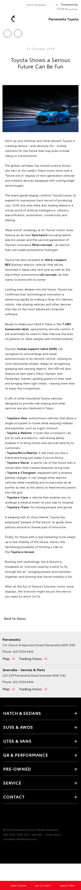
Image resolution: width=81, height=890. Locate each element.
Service (12, 783)
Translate (71, 9)
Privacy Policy (53, 834)
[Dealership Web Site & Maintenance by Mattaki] (11, 847)
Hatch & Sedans (22, 713)
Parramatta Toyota (64, 19)
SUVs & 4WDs (18, 727)
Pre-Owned (17, 769)
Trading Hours (30, 658)
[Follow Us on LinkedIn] (27, 816)
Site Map (36, 834)
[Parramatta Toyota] (9, 19)
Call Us (7, 32)
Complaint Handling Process (20, 839)
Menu (75, 32)
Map (6, 658)
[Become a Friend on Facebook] (5, 816)
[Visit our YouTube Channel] (12, 816)
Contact (14, 797)
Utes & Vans (17, 741)
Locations (18, 32)
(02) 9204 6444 (23, 651)
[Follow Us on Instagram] (19, 816)
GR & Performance (25, 755)
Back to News (15, 618)
